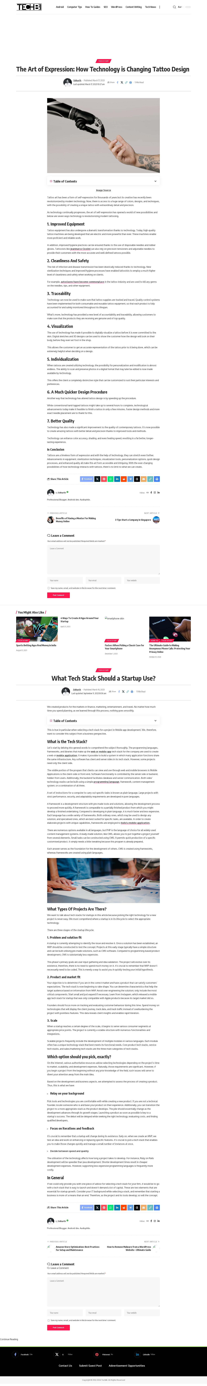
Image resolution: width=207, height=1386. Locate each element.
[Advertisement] (103, 35)
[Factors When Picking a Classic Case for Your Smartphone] (125, 629)
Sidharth (77, 80)
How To (154, 641)
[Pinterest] (103, 1354)
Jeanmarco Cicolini (80, 248)
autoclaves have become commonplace (82, 281)
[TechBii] (29, 7)
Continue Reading (9, 1339)
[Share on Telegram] (130, 479)
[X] (63, 1354)
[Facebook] (151, 493)
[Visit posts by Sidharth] (67, 82)
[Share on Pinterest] (104, 479)
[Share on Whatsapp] (110, 479)
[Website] (147, 493)
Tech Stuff (103, 61)
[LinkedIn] (158, 493)
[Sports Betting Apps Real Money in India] (37, 629)
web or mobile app (101, 751)
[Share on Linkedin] (117, 479)
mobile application (66, 755)
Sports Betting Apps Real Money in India (36, 645)
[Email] (144, 479)
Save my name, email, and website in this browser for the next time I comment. (83, 588)
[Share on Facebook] (117, 82)
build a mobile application (135, 822)
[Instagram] (154, 493)
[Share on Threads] (137, 479)
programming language (106, 781)
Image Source (103, 190)
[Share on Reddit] (124, 479)
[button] (160, 7)
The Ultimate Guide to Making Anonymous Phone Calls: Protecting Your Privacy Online (169, 648)
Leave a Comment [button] (59, 1268)
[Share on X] (122, 82)
